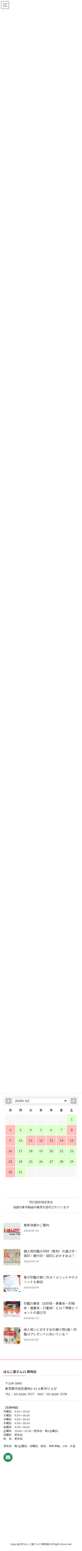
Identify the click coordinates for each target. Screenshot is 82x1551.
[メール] (8, 1457)
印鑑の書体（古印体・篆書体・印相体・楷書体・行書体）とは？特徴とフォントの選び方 (51, 1308)
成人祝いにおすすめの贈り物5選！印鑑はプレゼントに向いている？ (50, 1332)
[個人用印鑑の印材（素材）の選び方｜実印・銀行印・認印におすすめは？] (11, 1258)
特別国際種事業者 (41, 1202)
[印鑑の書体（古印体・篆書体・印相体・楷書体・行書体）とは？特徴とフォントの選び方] (11, 1310)
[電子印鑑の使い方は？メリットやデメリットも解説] (11, 1284)
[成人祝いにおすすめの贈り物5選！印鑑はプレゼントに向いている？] (11, 1336)
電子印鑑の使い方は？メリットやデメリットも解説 (51, 1279)
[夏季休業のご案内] (11, 1232)
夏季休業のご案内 (36, 1225)
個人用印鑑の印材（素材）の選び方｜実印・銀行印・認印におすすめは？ (51, 1253)
